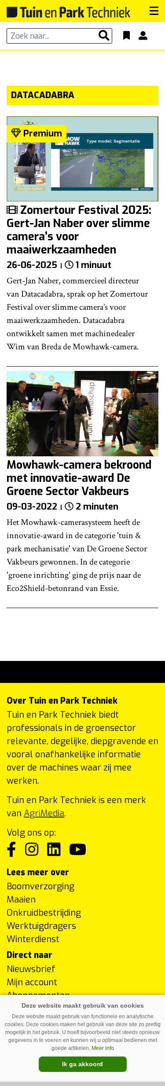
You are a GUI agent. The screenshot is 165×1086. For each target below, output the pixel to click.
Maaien (21, 900)
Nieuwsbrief (31, 969)
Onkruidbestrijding (44, 913)
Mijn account (32, 982)
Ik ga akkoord (82, 1064)
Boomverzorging (40, 886)
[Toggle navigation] (154, 11)
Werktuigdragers (41, 926)
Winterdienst (33, 939)
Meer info (103, 1048)
